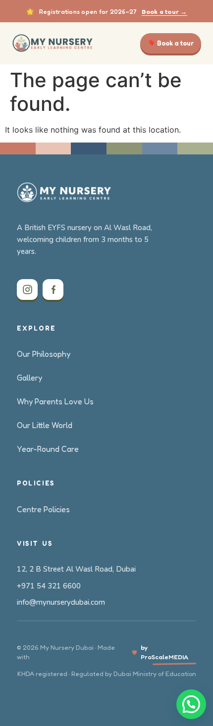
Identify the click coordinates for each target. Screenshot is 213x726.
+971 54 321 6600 (49, 586)
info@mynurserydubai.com (61, 602)
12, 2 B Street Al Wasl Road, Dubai (76, 569)
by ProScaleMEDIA (164, 652)
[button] (191, 704)
